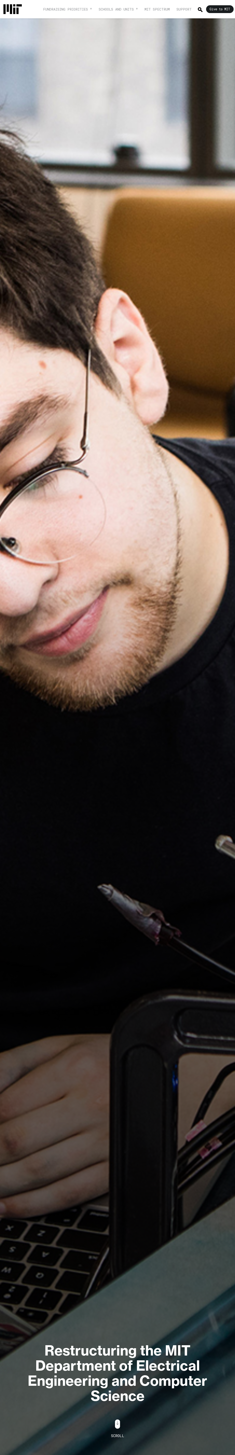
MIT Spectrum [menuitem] (157, 9)
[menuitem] (14, 9)
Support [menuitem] (184, 9)
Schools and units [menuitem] (116, 9)
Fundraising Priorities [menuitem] (65, 9)
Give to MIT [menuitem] (220, 9)
